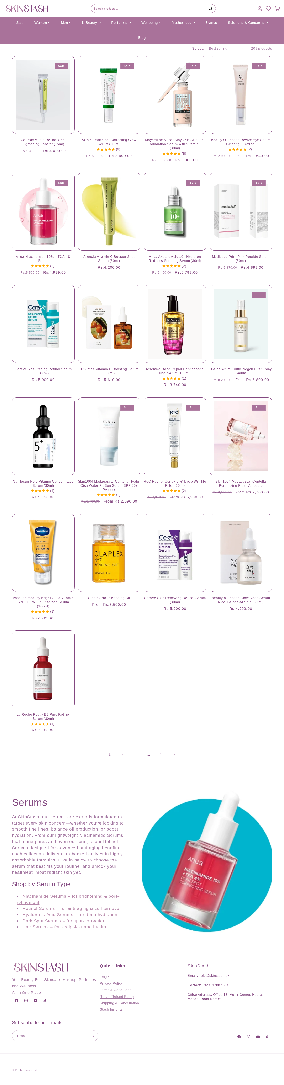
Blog (142, 38)
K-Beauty (90, 23)
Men (64, 23)
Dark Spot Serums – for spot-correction (63, 920)
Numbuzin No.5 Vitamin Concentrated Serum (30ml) (43, 483)
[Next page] (174, 754)
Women (40, 23)
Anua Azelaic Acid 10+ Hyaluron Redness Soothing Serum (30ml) (175, 259)
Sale (20, 23)
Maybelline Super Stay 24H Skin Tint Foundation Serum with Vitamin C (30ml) (175, 144)
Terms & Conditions (115, 990)
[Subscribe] (92, 1036)
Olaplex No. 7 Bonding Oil (109, 598)
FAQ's (104, 977)
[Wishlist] (268, 8)
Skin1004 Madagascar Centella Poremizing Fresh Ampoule (240, 483)
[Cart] (277, 8)
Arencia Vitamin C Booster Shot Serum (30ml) (109, 259)
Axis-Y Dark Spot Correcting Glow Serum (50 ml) (109, 142)
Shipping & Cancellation (119, 1003)
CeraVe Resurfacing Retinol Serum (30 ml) (43, 371)
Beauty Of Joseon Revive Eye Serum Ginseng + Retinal (241, 142)
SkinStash (31, 1070)
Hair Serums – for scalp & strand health (64, 926)
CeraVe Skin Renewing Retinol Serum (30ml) (175, 600)
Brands (211, 23)
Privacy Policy (111, 983)
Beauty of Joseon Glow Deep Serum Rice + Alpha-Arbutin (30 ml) (241, 600)
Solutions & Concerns (246, 23)
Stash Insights (111, 1009)
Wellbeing (149, 23)
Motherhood (181, 23)
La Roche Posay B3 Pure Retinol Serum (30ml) (43, 716)
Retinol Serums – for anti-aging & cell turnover (71, 908)
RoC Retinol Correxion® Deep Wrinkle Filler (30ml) (175, 483)
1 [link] (110, 754)
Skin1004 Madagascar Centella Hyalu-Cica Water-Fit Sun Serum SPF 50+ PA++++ (109, 486)
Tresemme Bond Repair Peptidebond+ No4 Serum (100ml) (175, 371)
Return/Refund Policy (117, 996)
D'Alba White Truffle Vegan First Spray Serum (241, 371)
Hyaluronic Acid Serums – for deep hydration (69, 914)
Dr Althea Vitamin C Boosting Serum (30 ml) (109, 371)
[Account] (259, 8)
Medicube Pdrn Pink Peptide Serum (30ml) (241, 259)
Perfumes (119, 23)
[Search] (210, 8)
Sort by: (198, 48)
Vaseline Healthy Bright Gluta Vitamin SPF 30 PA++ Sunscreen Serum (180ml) (43, 602)
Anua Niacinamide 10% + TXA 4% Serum (43, 259)
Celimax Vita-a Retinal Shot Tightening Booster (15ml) (43, 142)
